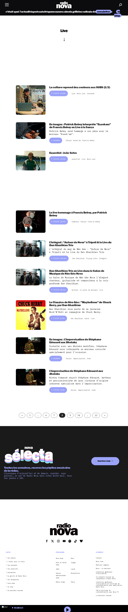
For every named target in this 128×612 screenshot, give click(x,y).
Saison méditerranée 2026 (61, 575)
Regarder (56, 140)
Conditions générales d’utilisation (104, 572)
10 (79, 415)
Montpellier (75, 573)
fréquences (51, 11)
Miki (72, 558)
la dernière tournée (15, 590)
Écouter (59, 93)
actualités (27, 11)
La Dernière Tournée (103, 595)
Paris (73, 582)
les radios (84, 11)
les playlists (13, 569)
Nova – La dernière (103, 568)
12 (96, 415)
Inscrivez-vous (104, 461)
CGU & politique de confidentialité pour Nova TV (107, 591)
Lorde (73, 569)
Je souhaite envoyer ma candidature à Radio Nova (105, 577)
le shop (10, 587)
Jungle (73, 562)
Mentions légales (102, 565)
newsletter (103, 11)
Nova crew (99, 561)
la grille (74, 11)
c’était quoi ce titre (16, 561)
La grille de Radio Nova (17, 576)
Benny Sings (60, 582)
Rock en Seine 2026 (61, 564)
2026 (57, 569)
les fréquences (13, 579)
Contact (99, 558)
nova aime (64, 11)
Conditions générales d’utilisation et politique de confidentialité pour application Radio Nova (109, 584)
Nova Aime (59, 558)
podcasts (38, 11)
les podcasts (12, 565)
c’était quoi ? (13, 11)
